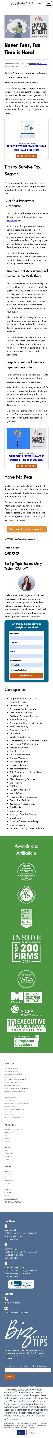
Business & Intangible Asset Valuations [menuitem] (16, 1088)
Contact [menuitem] (8, 1192)
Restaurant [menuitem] (8, 1148)
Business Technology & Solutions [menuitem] (15, 1080)
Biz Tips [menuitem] (7, 1195)
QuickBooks (15, 807)
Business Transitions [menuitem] (11, 1100)
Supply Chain (16, 810)
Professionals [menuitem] (9, 1180)
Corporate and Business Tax (23, 698)
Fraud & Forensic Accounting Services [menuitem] (17, 1103)
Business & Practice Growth (23, 709)
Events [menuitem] (7, 1175)
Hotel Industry (16, 775)
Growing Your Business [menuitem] (12, 1085)
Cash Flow (15, 733)
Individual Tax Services (20, 737)
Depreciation (16, 782)
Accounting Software (20, 761)
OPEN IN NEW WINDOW (26, 156)
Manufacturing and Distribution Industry (28, 740)
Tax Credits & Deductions (21, 712)
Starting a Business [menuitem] (10, 1098)
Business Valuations (19, 758)
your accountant (32, 516)
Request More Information (26, 529)
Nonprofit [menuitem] (8, 1156)
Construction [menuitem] (9, 1133)
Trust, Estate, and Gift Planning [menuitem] (14, 1118)
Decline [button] (31, 1433)
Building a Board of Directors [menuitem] (14, 1083)
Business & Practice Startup (22, 803)
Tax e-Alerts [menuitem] (8, 1183)
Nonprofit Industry (18, 719)
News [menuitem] (6, 1177)
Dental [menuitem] (6, 1135)
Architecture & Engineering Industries (27, 828)
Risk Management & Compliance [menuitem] (14, 1109)
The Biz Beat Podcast (20, 800)
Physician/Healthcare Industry (24, 821)
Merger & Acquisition (20, 789)
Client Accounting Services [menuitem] (13, 1074)
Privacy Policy (14, 1419)
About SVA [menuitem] (8, 1172)
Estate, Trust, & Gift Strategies (24, 744)
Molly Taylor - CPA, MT (38, 63)
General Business (18, 701)
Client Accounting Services (22, 779)
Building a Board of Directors (24, 814)
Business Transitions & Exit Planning (26, 723)
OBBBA (13, 786)
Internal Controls (17, 793)
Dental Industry (17, 751)
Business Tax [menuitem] (8, 1112)
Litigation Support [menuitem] (10, 1106)
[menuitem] (11, 1199)
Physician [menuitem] (7, 1138)
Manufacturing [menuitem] (9, 1153)
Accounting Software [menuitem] (12, 1071)
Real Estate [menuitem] (8, 1159)
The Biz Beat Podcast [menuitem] (13, 1202)
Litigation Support (18, 824)
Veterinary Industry (19, 747)
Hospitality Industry (19, 765)
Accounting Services (19, 730)
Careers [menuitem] (8, 1190)
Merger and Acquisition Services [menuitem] (15, 1091)
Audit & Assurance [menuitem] (10, 1077)
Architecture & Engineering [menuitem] (13, 1130)
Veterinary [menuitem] (8, 1141)
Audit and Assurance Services (24, 715)
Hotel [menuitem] (6, 1151)
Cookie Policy (40, 1416)
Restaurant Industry (19, 768)
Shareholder (15, 817)
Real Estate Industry (19, 726)
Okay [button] (21, 1433)
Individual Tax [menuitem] (9, 1115)
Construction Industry (20, 754)
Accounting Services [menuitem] (11, 1068)
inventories (12, 220)
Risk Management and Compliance (26, 772)
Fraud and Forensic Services (23, 796)
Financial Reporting (19, 705)
